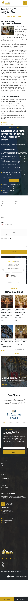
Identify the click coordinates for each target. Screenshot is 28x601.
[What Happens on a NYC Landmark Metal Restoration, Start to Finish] (7, 332)
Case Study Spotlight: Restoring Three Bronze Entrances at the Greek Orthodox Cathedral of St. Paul (7, 312)
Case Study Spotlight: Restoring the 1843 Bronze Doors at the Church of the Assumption (21, 343)
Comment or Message (6, 238)
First (2, 203)
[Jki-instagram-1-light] (6, 558)
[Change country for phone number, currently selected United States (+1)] (2, 225)
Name (2, 199)
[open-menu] (25, 3)
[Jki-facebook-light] (2, 558)
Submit (14, 252)
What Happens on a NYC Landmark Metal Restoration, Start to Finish (7, 342)
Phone (2, 222)
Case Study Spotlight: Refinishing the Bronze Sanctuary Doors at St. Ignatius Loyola (21, 312)
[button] (3, 422)
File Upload (3, 228)
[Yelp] (14, 558)
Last (15, 203)
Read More (3, 323)
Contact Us (14, 180)
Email (2, 217)
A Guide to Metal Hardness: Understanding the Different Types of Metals (14, 377)
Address (3, 205)
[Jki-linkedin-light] (10, 558)
